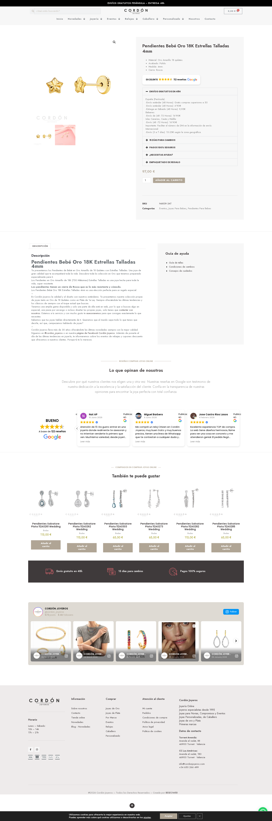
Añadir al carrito (169, 180)
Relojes (129, 18)
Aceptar (169, 816)
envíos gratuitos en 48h (165, 91)
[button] (114, 42)
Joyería (94, 18)
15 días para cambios (162, 140)
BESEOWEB (172, 792)
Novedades (75, 18)
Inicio (60, 18)
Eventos (111, 18)
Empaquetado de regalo (164, 162)
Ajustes (187, 816)
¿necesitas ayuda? (161, 154)
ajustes (147, 817)
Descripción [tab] (40, 246)
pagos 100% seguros (162, 147)
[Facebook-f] (30, 749)
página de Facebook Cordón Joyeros (96, 333)
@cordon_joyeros (54, 333)
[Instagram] (37, 749)
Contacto (210, 18)
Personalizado (171, 18)
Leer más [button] (140, 441)
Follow (233, 611)
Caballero (149, 18)
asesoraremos (93, 313)
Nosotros (194, 18)
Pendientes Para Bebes (199, 208)
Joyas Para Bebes (177, 208)
